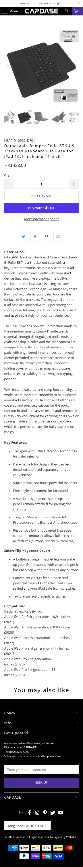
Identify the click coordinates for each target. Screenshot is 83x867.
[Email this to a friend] (58, 236)
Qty (6, 175)
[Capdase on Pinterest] (45, 813)
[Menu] (2, 11)
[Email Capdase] (22, 813)
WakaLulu (72, 837)
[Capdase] (41, 11)
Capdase (20, 837)
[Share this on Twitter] (23, 236)
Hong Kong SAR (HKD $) (25, 826)
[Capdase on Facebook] (30, 813)
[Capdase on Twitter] (53, 813)
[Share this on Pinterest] (46, 236)
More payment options (41, 219)
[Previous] (7, 66)
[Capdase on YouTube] (60, 813)
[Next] (75, 66)
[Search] (66, 11)
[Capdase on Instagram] (37, 813)
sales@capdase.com (48, 756)
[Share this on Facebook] (35, 236)
